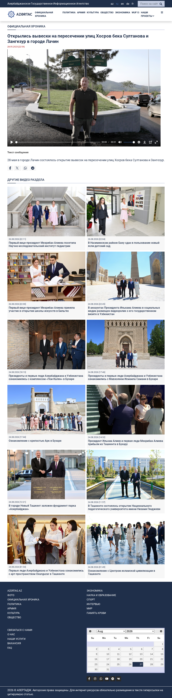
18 (118, 659)
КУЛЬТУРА (93, 12)
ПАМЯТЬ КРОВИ (96, 613)
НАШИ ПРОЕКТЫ (147, 14)
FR (133, 3)
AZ (112, 3)
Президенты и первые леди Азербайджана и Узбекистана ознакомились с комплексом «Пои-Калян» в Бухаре (46, 377)
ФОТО (10, 595)
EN (122, 3)
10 (107, 654)
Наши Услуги (16, 638)
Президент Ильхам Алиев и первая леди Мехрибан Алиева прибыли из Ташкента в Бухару (125, 442)
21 (151, 659)
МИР (89, 608)
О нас (11, 634)
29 (162, 664)
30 (96, 669)
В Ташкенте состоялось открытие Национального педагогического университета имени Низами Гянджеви (124, 507)
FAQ (9, 647)
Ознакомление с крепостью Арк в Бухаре (35, 440)
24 (107, 664)
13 (141, 654)
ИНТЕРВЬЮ (93, 604)
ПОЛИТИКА (68, 12)
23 (96, 664)
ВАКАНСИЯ (14, 643)
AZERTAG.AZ (14, 590)
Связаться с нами (19, 630)
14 (151, 654)
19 (130, 659)
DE (127, 3)
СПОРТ (91, 599)
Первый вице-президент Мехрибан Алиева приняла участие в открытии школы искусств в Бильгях (42, 309)
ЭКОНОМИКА (122, 12)
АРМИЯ (81, 12)
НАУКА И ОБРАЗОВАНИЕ (101, 595)
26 (130, 664)
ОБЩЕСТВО (107, 12)
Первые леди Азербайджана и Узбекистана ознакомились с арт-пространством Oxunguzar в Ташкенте (46, 572)
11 (118, 654)
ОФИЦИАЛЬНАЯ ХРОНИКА (44, 14)
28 (151, 664)
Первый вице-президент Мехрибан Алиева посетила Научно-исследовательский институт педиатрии (42, 244)
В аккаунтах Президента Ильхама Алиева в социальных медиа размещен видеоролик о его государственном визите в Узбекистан (124, 311)
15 (162, 654)
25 (118, 664)
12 (130, 654)
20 (141, 659)
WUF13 (135, 12)
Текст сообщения (18, 152)
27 (141, 664)
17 (107, 659)
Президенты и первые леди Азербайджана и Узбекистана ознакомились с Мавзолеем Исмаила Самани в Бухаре (125, 377)
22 (162, 659)
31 (107, 669)
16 (96, 659)
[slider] (57, 142)
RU (117, 3)
